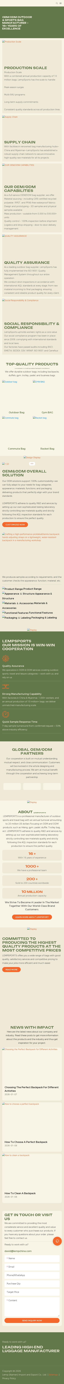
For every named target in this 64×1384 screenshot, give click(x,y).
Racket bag (47, 448)
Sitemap (53, 1374)
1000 (32, 866)
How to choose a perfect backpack (26, 1142)
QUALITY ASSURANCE (27, 263)
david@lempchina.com (18, 1251)
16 (32, 854)
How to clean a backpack (20, 1193)
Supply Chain (19, 142)
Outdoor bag (16, 412)
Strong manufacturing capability (22, 694)
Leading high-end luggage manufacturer (31, 1349)
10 (32, 892)
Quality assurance (13, 666)
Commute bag (16, 448)
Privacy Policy (9, 1378)
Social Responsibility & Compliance (31, 326)
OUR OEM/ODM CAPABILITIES (20, 189)
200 (32, 879)
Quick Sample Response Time (19, 721)
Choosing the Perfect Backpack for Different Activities (32, 1089)
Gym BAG (47, 412)
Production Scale (25, 68)
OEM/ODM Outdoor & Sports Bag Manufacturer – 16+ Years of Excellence (17, 23)
